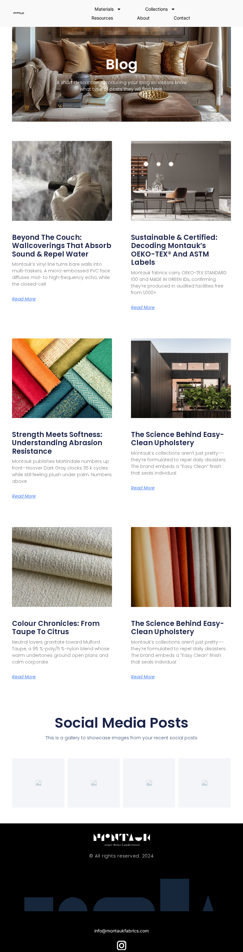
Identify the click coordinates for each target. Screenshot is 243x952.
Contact (182, 18)
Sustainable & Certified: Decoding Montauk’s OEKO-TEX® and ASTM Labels (174, 250)
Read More (24, 299)
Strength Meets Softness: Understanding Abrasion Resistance (57, 443)
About (143, 18)
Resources (102, 18)
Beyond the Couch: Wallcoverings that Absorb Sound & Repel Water (61, 246)
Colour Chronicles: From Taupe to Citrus (56, 628)
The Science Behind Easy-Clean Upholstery (177, 439)
